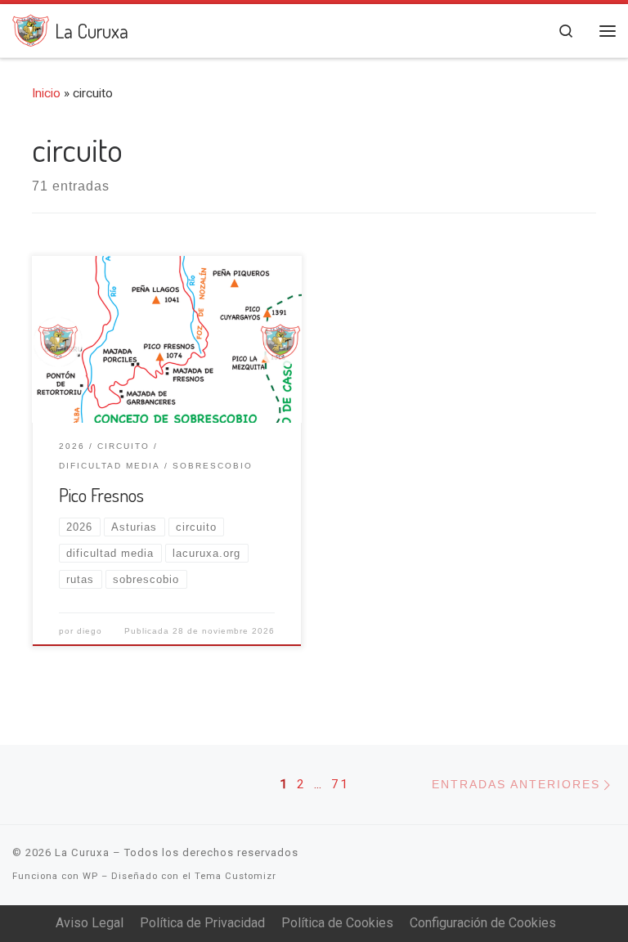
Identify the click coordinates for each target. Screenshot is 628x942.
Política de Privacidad (202, 923)
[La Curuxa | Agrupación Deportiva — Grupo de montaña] (30, 27)
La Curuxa (82, 852)
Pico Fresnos (101, 494)
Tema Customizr (235, 876)
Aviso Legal (89, 923)
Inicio (46, 93)
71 (340, 784)
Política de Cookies (337, 923)
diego (89, 630)
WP (90, 876)
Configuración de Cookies (483, 923)
